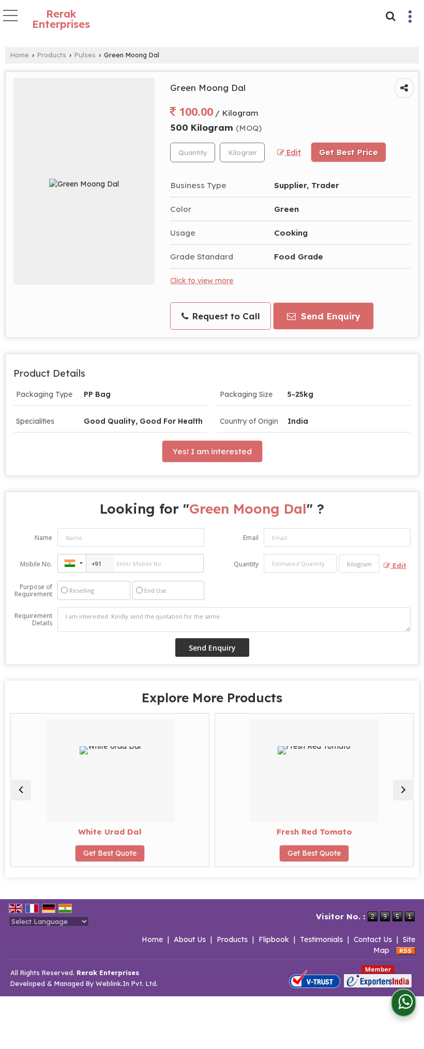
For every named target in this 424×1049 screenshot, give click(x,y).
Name (43, 537)
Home (19, 55)
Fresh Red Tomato (311, 832)
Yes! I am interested (212, 451)
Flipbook (274, 939)
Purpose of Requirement (33, 590)
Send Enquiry (329, 316)
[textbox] (242, 152)
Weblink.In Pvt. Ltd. (127, 983)
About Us (190, 939)
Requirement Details (33, 619)
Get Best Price (348, 152)
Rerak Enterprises (61, 19)
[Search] (389, 15)
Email (251, 537)
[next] (403, 790)
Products (51, 55)
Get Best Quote (107, 853)
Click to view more (201, 280)
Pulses (85, 55)
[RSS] (406, 950)
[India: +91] (71, 563)
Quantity (246, 564)
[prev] (20, 790)
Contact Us (373, 939)
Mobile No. (36, 564)
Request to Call (224, 316)
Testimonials (321, 939)
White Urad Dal (107, 832)
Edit (292, 152)
